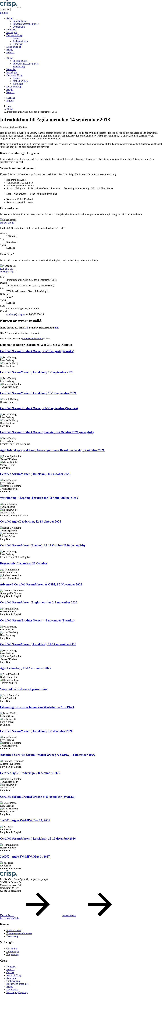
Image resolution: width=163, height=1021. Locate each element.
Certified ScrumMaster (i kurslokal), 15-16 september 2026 (38, 393)
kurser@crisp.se (8, 271)
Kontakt (10, 52)
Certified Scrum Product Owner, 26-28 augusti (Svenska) (37, 351)
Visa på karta (7, 915)
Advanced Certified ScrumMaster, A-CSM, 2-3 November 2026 (41, 584)
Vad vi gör (11, 32)
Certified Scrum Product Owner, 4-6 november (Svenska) (37, 620)
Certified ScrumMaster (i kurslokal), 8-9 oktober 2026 (35, 474)
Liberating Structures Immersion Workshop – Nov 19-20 (37, 707)
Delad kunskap (13, 46)
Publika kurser (20, 21)
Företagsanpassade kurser (25, 23)
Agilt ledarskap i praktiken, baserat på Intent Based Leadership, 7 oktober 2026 (52, 450)
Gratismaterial (13, 981)
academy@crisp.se (15, 314)
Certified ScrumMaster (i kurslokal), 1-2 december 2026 (36, 731)
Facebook (5, 918)
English (4, 12)
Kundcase (18, 44)
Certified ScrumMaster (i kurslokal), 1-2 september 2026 (36, 372)
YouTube (15, 918)
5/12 (25, 327)
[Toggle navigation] (19, 7)
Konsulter (11, 29)
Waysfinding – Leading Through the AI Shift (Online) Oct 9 (39, 497)
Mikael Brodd (7, 222)
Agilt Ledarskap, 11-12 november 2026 (25, 668)
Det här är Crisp (14, 35)
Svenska (5, 9)
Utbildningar (12, 951)
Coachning (11, 948)
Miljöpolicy (12, 989)
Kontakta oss (6, 268)
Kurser (9, 18)
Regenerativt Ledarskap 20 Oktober (23, 563)
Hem (8, 106)
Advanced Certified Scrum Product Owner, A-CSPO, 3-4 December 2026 (47, 754)
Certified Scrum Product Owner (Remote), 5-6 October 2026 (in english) (47, 432)
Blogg (9, 49)
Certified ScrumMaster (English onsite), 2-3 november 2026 (38, 602)
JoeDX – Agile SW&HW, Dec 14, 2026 (25, 820)
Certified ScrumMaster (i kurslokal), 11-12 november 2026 (38, 644)
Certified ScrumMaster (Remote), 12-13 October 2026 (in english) (42, 545)
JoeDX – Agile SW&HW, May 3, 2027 (25, 856)
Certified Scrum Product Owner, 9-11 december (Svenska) (37, 796)
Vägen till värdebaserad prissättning (23, 689)
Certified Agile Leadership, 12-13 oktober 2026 (30, 521)
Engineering (12, 954)
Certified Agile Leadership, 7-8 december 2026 (30, 773)
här (56, 327)
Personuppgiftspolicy (17, 992)
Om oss (16, 38)
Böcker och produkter (17, 983)
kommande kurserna (32, 338)
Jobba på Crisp (20, 41)
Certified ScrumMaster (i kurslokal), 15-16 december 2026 (38, 838)
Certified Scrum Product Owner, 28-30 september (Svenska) (39, 408)
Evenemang (19, 26)
